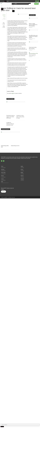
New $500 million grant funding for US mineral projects (33, 36)
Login (8, 1)
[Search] (2, 426)
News (4, 16)
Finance (16, 4)
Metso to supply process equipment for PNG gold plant (33, 24)
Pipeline (22, 172)
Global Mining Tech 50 (15, 145)
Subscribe (2, 169)
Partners (2, 175)
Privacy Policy (3, 172)
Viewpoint (16, 8)
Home (4, 2)
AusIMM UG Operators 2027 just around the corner (10, 124)
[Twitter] (36, 1)
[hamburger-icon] (5, 1)
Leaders (16, 3)
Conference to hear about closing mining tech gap (20, 116)
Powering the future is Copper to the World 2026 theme (10, 116)
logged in (13, 93)
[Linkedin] (38, 1)
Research (16, 7)
